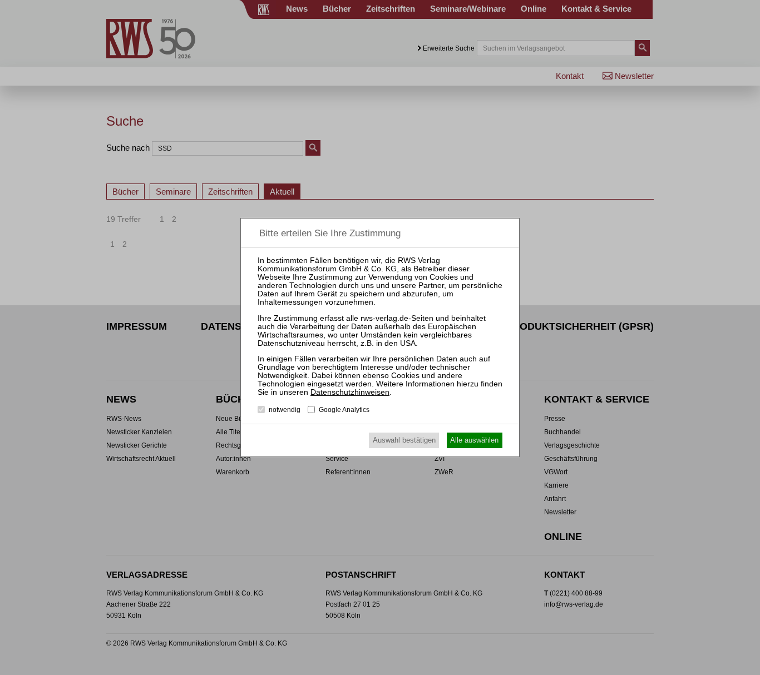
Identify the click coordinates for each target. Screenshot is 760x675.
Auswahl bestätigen (404, 440)
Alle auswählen (474, 440)
